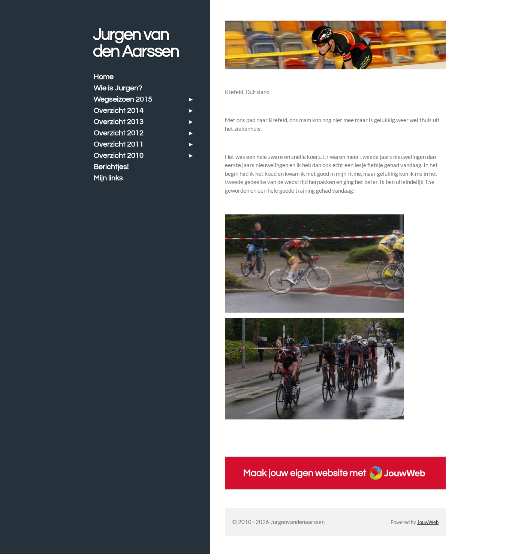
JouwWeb (428, 522)
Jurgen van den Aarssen (136, 43)
